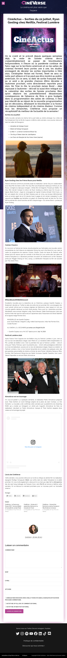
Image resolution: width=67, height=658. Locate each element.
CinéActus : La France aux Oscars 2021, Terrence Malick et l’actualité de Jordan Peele (13, 506)
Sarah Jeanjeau (33, 537)
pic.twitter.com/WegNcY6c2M (36, 327)
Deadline (16, 198)
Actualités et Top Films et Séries (10, 655)
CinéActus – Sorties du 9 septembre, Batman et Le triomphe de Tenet (31, 506)
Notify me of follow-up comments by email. (22, 603)
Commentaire (10, 550)
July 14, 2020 (42, 331)
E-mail (7, 580)
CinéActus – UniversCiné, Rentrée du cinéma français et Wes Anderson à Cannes (51, 506)
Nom (7, 572)
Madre (12, 129)
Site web (8, 589)
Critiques (24, 655)
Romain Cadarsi (61, 655)
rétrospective (58, 482)
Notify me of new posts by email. (18, 607)
